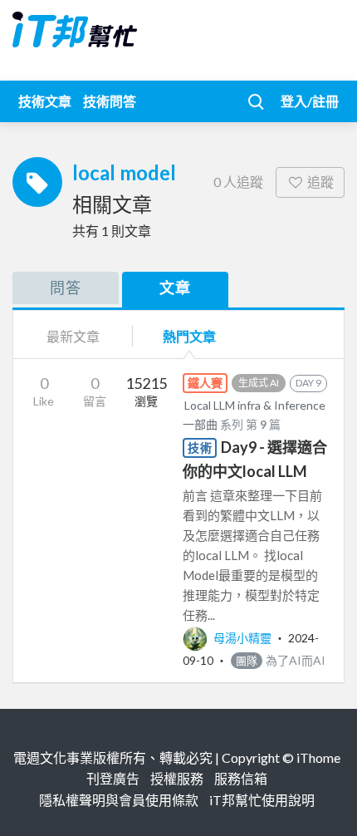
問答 (65, 287)
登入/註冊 (310, 101)
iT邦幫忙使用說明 (262, 800)
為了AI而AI (280, 660)
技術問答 (109, 101)
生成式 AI (258, 382)
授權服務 (176, 778)
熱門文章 (189, 336)
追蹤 (320, 181)
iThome (318, 757)
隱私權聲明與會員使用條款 (118, 800)
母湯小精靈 (242, 638)
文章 (175, 287)
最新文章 (73, 336)
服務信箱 (240, 778)
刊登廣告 (112, 778)
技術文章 (44, 101)
